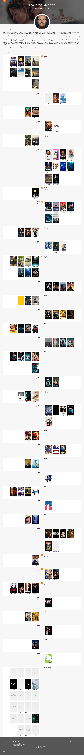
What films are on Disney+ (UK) (41, 745)
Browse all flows (39, 747)
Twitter (57, 743)
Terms (70, 742)
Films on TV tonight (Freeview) (41, 742)
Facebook (58, 742)
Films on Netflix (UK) (39, 743)
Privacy (70, 743)
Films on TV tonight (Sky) (40, 746)
